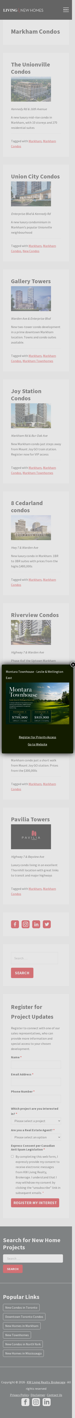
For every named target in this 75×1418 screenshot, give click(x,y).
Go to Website (37, 744)
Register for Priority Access (37, 737)
